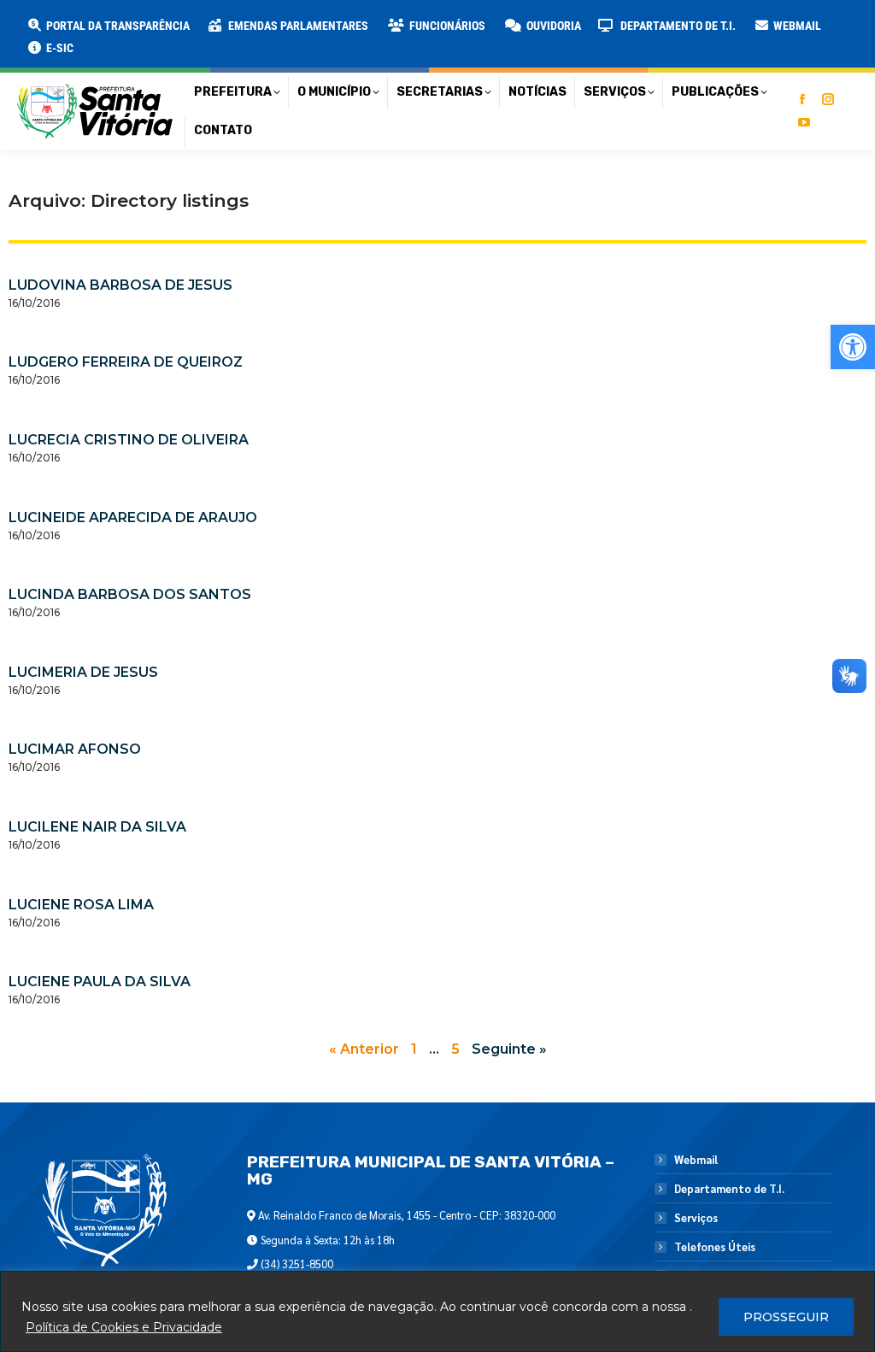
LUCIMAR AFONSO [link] (75, 749)
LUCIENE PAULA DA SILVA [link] (100, 981)
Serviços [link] (696, 1218)
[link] (853, 347)
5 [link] (455, 1049)
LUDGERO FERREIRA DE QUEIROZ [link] (126, 362)
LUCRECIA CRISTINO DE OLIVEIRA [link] (129, 440)
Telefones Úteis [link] (714, 1247)
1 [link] (414, 1049)
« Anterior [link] (364, 1049)
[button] (275, 25)
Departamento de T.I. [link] (729, 1189)
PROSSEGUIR (786, 1317)
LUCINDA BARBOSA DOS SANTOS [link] (130, 594)
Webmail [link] (696, 1160)
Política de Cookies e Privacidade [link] (124, 1327)
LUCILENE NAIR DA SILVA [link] (97, 827)
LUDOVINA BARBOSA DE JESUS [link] (120, 285)
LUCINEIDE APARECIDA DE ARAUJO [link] (133, 517)
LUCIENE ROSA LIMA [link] (81, 904)
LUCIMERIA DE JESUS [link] (83, 672)
